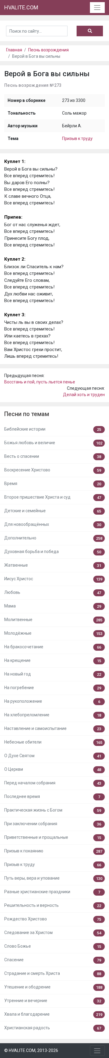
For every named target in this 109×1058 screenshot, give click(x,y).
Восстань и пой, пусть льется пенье (39, 381)
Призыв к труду (77, 138)
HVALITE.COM (21, 7)
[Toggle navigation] (97, 7)
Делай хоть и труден (84, 394)
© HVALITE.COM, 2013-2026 (31, 1050)
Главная (14, 49)
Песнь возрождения (48, 49)
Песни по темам (26, 414)
